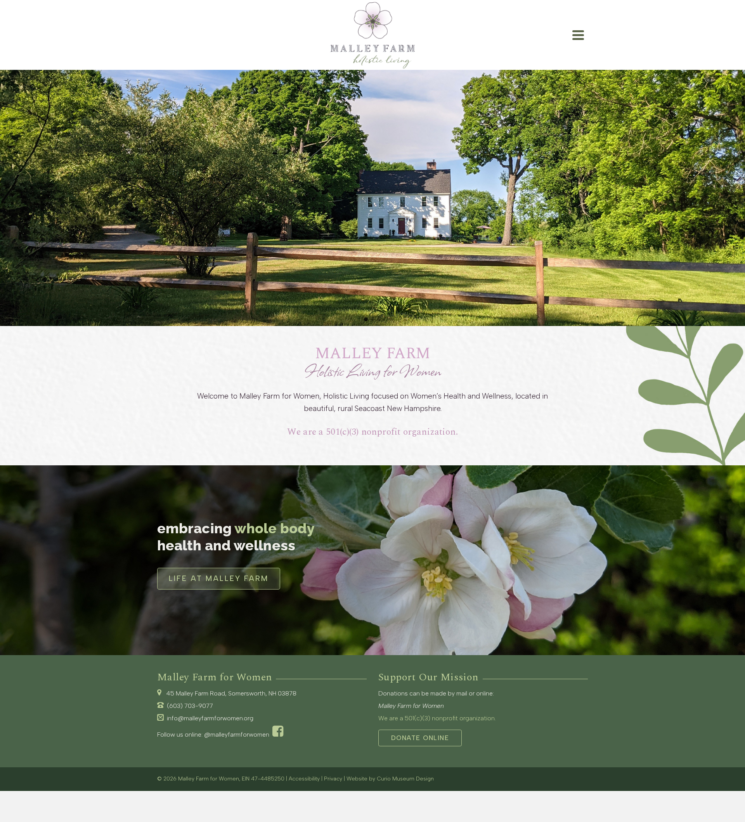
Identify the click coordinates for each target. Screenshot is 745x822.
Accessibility (304, 778)
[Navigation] (578, 35)
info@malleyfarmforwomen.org (210, 718)
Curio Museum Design (405, 778)
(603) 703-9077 (190, 705)
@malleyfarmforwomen (238, 734)
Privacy (333, 778)
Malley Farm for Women (208, 778)
